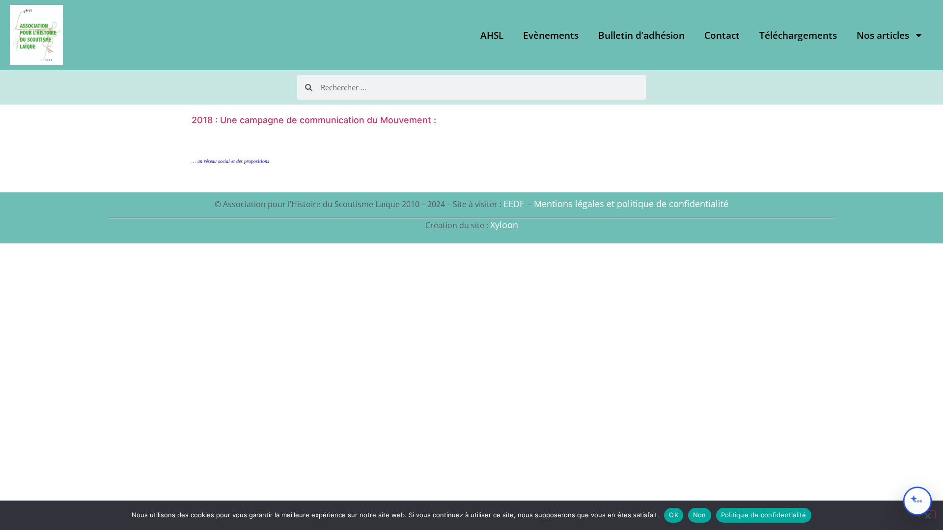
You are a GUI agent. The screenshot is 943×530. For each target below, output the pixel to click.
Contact (722, 35)
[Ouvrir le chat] (917, 501)
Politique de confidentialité (763, 515)
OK (673, 515)
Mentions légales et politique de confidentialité (631, 204)
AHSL (491, 35)
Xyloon (504, 225)
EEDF (513, 204)
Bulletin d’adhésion (641, 35)
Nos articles (883, 35)
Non (699, 515)
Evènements (551, 35)
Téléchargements (798, 35)
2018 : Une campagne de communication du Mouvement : (314, 120)
